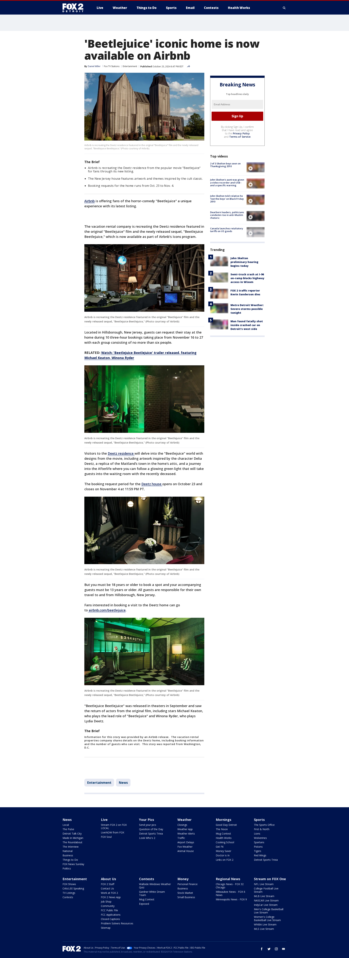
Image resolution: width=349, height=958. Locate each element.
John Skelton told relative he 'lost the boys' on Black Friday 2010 (227, 198)
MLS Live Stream (264, 929)
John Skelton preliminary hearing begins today (244, 262)
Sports (259, 819)
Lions (257, 833)
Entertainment (130, 66)
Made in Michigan (73, 838)
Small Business (186, 897)
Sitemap (106, 927)
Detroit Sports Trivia (151, 833)
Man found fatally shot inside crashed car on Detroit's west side (246, 325)
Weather (184, 819)
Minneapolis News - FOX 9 (231, 899)
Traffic (181, 838)
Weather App (185, 829)
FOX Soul (106, 837)
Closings (182, 825)
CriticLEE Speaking (73, 888)
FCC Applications (111, 914)
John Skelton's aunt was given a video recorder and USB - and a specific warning (227, 182)
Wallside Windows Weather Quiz (155, 885)
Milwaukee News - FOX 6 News (230, 893)
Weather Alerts (186, 833)
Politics (67, 868)
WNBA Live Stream (265, 924)
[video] (255, 167)
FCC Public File (109, 910)
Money (182, 879)
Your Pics (146, 819)
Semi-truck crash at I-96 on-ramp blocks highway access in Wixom (247, 278)
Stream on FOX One (270, 879)
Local (66, 825)
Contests (68, 897)
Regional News (228, 879)
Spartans (259, 842)
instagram (276, 949)
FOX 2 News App (111, 897)
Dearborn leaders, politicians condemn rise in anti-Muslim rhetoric (227, 215)
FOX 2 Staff (107, 884)
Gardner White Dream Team (152, 893)
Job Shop (106, 901)
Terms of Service (239, 136)
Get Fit (220, 846)
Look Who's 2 (147, 838)
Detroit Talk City (72, 833)
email (283, 949)
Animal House (185, 851)
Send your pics (147, 825)
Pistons (258, 846)
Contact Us (107, 888)
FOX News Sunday (73, 864)
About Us (108, 879)
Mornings (223, 819)
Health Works (224, 838)
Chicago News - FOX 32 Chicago (230, 885)
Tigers (257, 851)
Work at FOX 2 (109, 893)
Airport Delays (185, 842)
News (123, 782)
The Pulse (68, 829)
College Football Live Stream (266, 890)
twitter (269, 949)
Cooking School (225, 842)
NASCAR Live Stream (266, 900)
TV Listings (69, 893)
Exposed (144, 903)
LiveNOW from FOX (112, 832)
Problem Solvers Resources (117, 923)
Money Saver (223, 851)
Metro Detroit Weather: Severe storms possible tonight (247, 308)
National (68, 851)
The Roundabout (72, 842)
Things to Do (70, 859)
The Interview (71, 846)
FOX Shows (69, 884)
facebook (262, 949)
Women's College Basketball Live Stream (267, 918)
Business (68, 855)
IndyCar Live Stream (266, 905)
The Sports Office (264, 825)
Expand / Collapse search (284, 8)
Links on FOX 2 (224, 859)
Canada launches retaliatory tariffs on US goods (226, 230)
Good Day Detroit (226, 825)
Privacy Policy (241, 133)
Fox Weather (184, 846)
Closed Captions (110, 919)
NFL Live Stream (264, 884)
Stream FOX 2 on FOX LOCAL (114, 826)
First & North (261, 829)
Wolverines (260, 838)
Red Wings (260, 855)
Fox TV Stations (111, 66)
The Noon (222, 829)
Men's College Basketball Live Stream (268, 910)
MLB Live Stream (264, 896)
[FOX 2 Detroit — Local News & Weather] (75, 7)
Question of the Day (151, 829)
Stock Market (185, 893)
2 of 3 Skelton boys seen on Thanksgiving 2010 (225, 165)
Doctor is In (223, 855)
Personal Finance (187, 884)
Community (108, 906)
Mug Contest (223, 833)
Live (104, 819)
